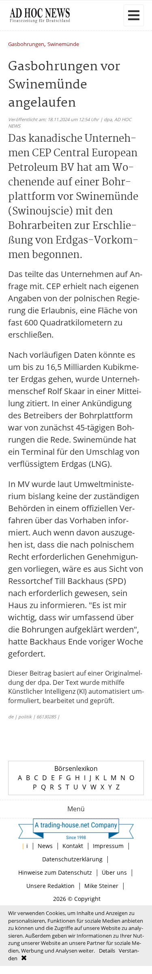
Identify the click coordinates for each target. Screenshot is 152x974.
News (45, 846)
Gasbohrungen (26, 45)
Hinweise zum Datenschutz (55, 872)
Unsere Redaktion (50, 886)
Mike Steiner (101, 886)
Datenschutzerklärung (72, 859)
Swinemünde (63, 45)
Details (107, 950)
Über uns (114, 872)
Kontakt (72, 846)
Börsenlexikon (76, 768)
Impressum (108, 846)
